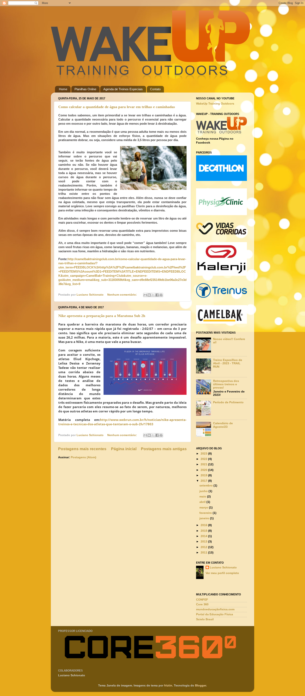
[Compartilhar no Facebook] (157, 295)
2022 (204, 459)
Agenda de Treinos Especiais (123, 89)
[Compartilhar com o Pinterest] (161, 295)
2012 (204, 547)
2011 (204, 552)
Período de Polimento (228, 402)
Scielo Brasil (205, 619)
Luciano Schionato (223, 567)
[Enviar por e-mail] (145, 295)
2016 (204, 525)
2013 (204, 541)
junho (204, 491)
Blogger (200, 685)
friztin (168, 685)
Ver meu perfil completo (222, 573)
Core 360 (202, 604)
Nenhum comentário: (122, 294)
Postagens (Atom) (83, 457)
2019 (204, 475)
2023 (204, 453)
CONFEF (202, 599)
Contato (155, 89)
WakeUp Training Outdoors (215, 103)
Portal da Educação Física (214, 614)
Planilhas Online (85, 89)
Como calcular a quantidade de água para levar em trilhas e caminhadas (116, 107)
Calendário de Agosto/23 (223, 425)
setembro (206, 485)
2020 (204, 470)
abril (202, 501)
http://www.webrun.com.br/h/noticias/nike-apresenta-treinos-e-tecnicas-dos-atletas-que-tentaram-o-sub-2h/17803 (122, 422)
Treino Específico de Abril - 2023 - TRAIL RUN (227, 363)
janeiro (204, 518)
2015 (204, 530)
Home (63, 89)
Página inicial (124, 449)
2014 (204, 536)
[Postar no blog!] (149, 295)
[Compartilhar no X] (153, 295)
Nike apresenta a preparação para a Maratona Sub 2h (101, 316)
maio (203, 496)
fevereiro (206, 512)
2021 (204, 464)
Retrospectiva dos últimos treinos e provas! (226, 384)
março (204, 507)
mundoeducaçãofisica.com (215, 609)
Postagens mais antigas (164, 449)
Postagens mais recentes (82, 449)
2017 (204, 480)
